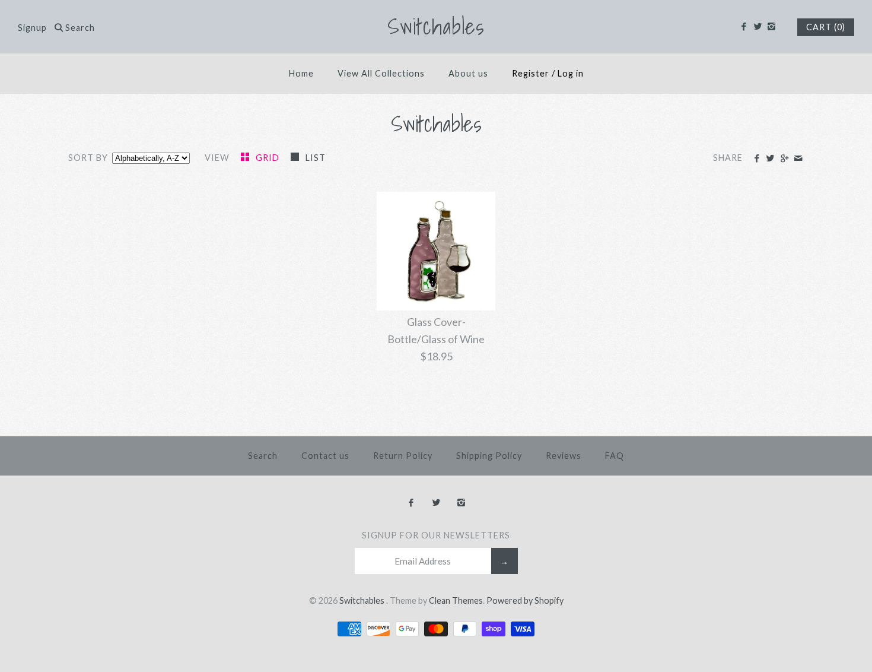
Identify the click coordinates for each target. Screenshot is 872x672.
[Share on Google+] (784, 158)
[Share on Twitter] (770, 158)
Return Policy (402, 456)
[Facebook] (743, 27)
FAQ (614, 456)
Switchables (362, 600)
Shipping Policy (489, 456)
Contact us (325, 456)
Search (263, 456)
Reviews (563, 456)
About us (468, 73)
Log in (571, 73)
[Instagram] (771, 27)
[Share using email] (798, 158)
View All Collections (381, 73)
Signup (32, 28)
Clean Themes (456, 600)
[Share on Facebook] (756, 158)
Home (301, 73)
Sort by (88, 158)
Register (530, 73)
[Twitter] (757, 27)
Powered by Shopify (525, 600)
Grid (269, 158)
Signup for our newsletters (436, 535)
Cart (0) (825, 27)
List (315, 158)
